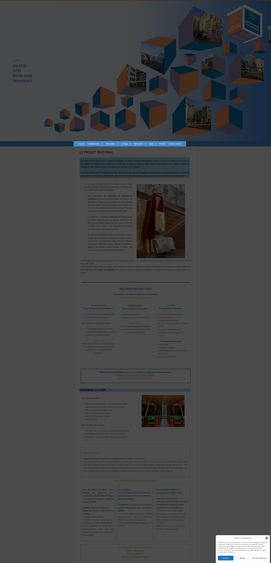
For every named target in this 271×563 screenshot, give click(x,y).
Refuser (242, 558)
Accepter (226, 558)
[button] (267, 538)
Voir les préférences (259, 558)
